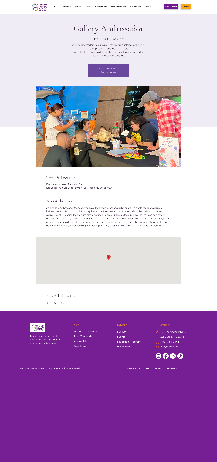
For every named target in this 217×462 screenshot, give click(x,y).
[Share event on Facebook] (47, 303)
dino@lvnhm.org (170, 346)
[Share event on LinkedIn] (62, 303)
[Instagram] (158, 356)
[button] (55, 6)
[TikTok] (180, 356)
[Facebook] (166, 356)
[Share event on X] (55, 303)
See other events (108, 72)
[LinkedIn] (173, 356)
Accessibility (172, 368)
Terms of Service (154, 368)
